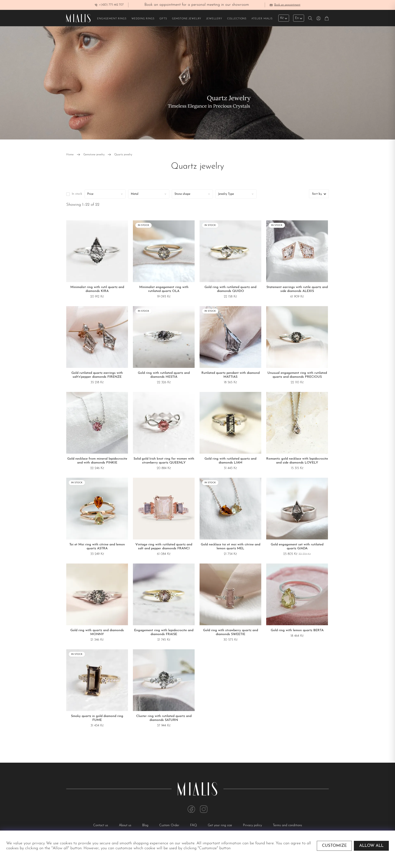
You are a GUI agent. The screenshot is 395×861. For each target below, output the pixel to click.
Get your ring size (220, 825)
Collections (236, 18)
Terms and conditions (287, 825)
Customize (334, 846)
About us (125, 825)
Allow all (371, 846)
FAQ (194, 825)
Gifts (163, 18)
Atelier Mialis (262, 18)
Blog (145, 825)
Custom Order (169, 825)
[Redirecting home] (78, 18)
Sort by (317, 194)
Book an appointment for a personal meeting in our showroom (196, 5)
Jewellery (214, 18)
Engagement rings (111, 18)
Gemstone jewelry (186, 18)
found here (264, 843)
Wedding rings (143, 18)
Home (70, 154)
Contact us (101, 825)
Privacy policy (253, 825)
